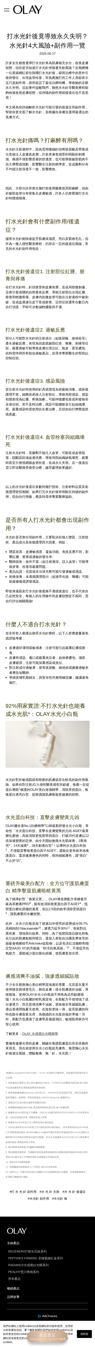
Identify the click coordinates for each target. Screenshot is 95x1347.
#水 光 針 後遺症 (74, 1191)
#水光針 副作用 (38, 1198)
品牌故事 (13, 1297)
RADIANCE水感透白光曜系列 (28, 1265)
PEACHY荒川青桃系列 (23, 1272)
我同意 (84, 1334)
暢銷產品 (13, 1288)
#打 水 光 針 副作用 (23, 1191)
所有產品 (14, 1278)
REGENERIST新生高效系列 (27, 1251)
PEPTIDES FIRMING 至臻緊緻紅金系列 (35, 1258)
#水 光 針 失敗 (49, 1191)
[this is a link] (40, 1316)
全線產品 (13, 1243)
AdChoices (49, 1316)
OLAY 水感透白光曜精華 (40, 1034)
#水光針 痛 (59, 1198)
